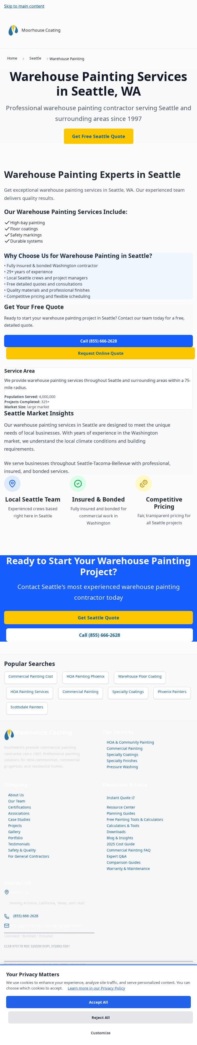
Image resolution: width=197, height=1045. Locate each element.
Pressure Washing (122, 766)
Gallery (14, 831)
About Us (16, 794)
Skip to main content (24, 6)
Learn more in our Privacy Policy (96, 988)
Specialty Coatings (128, 691)
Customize (101, 1032)
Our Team (16, 801)
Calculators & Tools (123, 825)
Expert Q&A (116, 856)
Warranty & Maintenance (128, 868)
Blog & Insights (120, 837)
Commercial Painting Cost (30, 676)
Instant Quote (119, 797)
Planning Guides (121, 813)
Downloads (116, 831)
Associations (18, 813)
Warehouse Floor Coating (140, 676)
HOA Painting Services (30, 691)
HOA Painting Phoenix (85, 676)
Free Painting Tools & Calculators (135, 819)
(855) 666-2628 (25, 915)
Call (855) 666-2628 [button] (99, 635)
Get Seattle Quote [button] (98, 618)
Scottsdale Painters (27, 707)
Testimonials (19, 844)
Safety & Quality (22, 850)
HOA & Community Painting (130, 742)
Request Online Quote (100, 353)
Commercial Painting (80, 691)
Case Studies (19, 819)
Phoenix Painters (172, 691)
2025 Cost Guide (121, 844)
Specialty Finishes (122, 760)
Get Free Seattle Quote (98, 136)
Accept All (98, 1002)
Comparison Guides (124, 862)
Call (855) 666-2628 (98, 341)
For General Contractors (28, 856)
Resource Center (121, 807)
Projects (15, 825)
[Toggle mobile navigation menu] (187, 30)
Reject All (101, 1017)
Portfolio (15, 837)
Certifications (19, 807)
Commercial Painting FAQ (129, 850)
